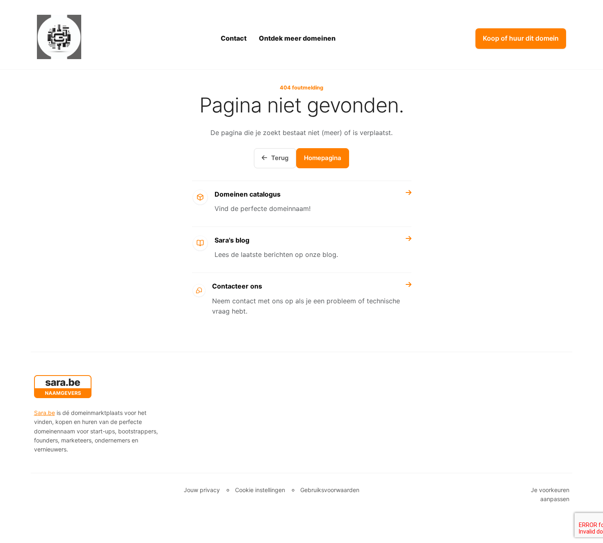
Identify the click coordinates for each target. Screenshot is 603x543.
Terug (279, 158)
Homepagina (322, 158)
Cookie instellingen (260, 489)
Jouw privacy (202, 489)
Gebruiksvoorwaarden (329, 489)
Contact (234, 38)
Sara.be (44, 412)
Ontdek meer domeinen (297, 38)
